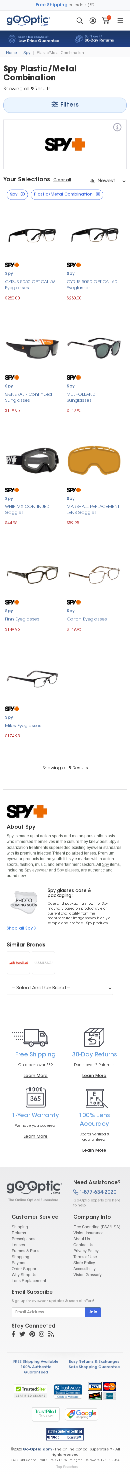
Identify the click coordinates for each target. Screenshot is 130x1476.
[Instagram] (41, 1335)
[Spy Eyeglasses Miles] (32, 679)
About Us (81, 1238)
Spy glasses (68, 870)
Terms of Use (85, 1256)
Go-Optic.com (37, 1449)
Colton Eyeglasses (87, 619)
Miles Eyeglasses (23, 726)
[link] (68, 1391)
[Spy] (117, 128)
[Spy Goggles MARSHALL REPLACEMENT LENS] (94, 459)
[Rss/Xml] (51, 1335)
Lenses (18, 1244)
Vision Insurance (88, 1232)
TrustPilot (45, 1414)
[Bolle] (18, 962)
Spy (26, 52)
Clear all (62, 180)
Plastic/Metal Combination (60, 52)
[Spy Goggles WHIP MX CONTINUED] (32, 459)
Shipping (20, 1226)
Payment (20, 1262)
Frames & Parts (25, 1250)
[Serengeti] (43, 962)
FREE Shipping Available (35, 1362)
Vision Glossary (87, 1274)
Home (11, 52)
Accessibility (84, 1268)
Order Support (24, 1268)
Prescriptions (23, 1238)
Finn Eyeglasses (22, 619)
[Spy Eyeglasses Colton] (94, 572)
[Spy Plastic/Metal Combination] (34, 1191)
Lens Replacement (29, 1280)
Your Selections (26, 180)
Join (93, 1312)
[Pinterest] (32, 1335)
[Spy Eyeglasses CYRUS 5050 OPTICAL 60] (94, 235)
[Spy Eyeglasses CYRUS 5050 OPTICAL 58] (32, 235)
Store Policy (84, 1262)
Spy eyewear (36, 870)
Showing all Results (65, 768)
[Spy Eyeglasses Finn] (32, 572)
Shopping (20, 1256)
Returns (19, 1232)
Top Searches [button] (67, 1466)
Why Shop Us (24, 1274)
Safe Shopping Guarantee (94, 1367)
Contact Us (83, 1244)
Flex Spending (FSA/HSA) (96, 1226)
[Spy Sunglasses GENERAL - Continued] (32, 347)
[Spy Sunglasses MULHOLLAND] (94, 347)
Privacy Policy (86, 1250)
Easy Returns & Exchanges (94, 1362)
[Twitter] (22, 1335)
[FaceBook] (13, 1335)
